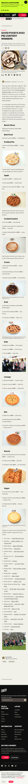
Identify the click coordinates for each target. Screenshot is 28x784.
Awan (11, 629)
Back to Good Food (7, 26)
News (2, 711)
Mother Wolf (7, 606)
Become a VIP (18, 732)
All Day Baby (13, 589)
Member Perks (18, 739)
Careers (3, 732)
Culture (4, 661)
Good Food (3, 30)
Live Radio (17, 710)
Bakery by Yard (16, 609)
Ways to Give (18, 734)
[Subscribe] (25, 700)
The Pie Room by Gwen (18, 538)
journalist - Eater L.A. (18, 594)
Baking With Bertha (18, 546)
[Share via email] (20, 75)
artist (15, 611)
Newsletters (4, 736)
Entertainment (4, 714)
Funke (22, 604)
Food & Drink (11, 661)
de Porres (14, 561)
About (2, 729)
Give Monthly (14, 757)
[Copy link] (6, 75)
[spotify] (8, 48)
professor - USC (17, 581)
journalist (14, 573)
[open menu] (2, 15)
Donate (23, 15)
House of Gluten (17, 568)
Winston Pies (17, 548)
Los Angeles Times (19, 563)
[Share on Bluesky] (14, 75)
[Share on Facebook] (9, 75)
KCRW (6, 566)
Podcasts (17, 714)
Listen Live (7, 15)
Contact (3, 739)
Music (16, 712)
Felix (12, 606)
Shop (16, 736)
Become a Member (19, 729)
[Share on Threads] (11, 75)
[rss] (3, 48)
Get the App (6, 10)
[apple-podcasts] (6, 48)
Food (2, 716)
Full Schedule (18, 717)
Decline (3, 781)
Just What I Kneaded (20, 579)
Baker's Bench (15, 576)
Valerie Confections (18, 624)
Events (3, 721)
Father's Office (14, 601)
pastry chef (17, 604)
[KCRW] (4, 691)
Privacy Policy (20, 777)
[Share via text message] (17, 75)
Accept (11, 781)
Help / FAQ (4, 734)
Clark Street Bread (15, 626)
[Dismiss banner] (25, 2)
